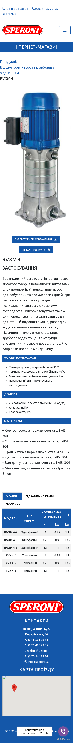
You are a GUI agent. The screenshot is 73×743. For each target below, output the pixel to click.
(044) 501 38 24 (16, 8)
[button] (14, 688)
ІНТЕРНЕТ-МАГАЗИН (36, 47)
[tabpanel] (36, 543)
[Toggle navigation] (65, 30)
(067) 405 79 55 (46, 8)
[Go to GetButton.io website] (63, 739)
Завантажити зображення (33, 239)
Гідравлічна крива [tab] (40, 496)
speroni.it (9, 13)
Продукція (9, 62)
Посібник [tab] (13, 504)
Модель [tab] (12, 496)
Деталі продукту (34, 249)
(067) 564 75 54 (38, 656)
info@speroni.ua (38, 661)
